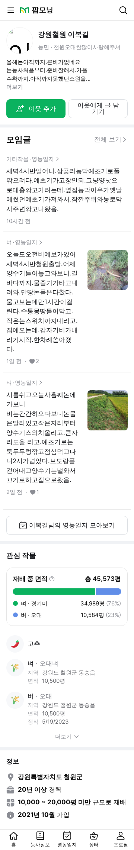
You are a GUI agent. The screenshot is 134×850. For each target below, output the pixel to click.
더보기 (14, 86)
